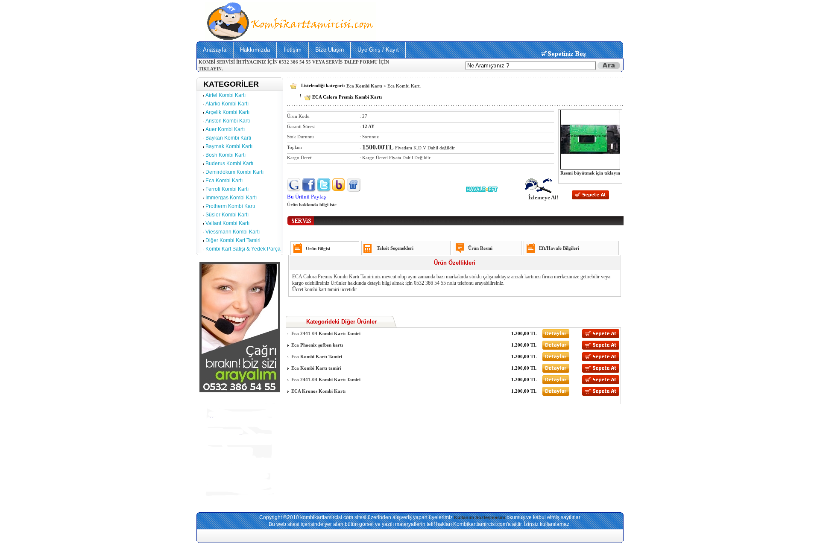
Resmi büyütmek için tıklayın (590, 172)
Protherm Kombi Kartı (230, 206)
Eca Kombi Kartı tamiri (315, 368)
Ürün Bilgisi (318, 248)
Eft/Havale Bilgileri (559, 248)
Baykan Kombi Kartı (228, 138)
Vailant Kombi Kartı (227, 223)
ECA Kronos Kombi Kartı (318, 391)
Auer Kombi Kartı (225, 129)
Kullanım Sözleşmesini (479, 517)
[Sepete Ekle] (590, 197)
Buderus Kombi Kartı (229, 163)
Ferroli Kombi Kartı (227, 189)
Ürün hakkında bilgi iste (312, 204)
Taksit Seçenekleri (395, 248)
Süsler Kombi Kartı (227, 215)
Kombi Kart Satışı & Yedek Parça (243, 249)
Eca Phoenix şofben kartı (316, 344)
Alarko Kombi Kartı (227, 104)
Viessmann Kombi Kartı (232, 232)
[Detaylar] (555, 336)
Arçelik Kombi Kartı (227, 112)
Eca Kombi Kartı (224, 181)
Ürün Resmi (480, 248)
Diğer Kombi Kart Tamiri (233, 240)
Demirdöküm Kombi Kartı (234, 172)
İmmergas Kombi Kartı (231, 198)
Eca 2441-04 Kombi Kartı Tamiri (325, 333)
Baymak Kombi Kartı (228, 146)
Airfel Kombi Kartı (225, 95)
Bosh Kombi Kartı (225, 155)
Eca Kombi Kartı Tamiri (316, 356)
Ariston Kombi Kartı (227, 121)
